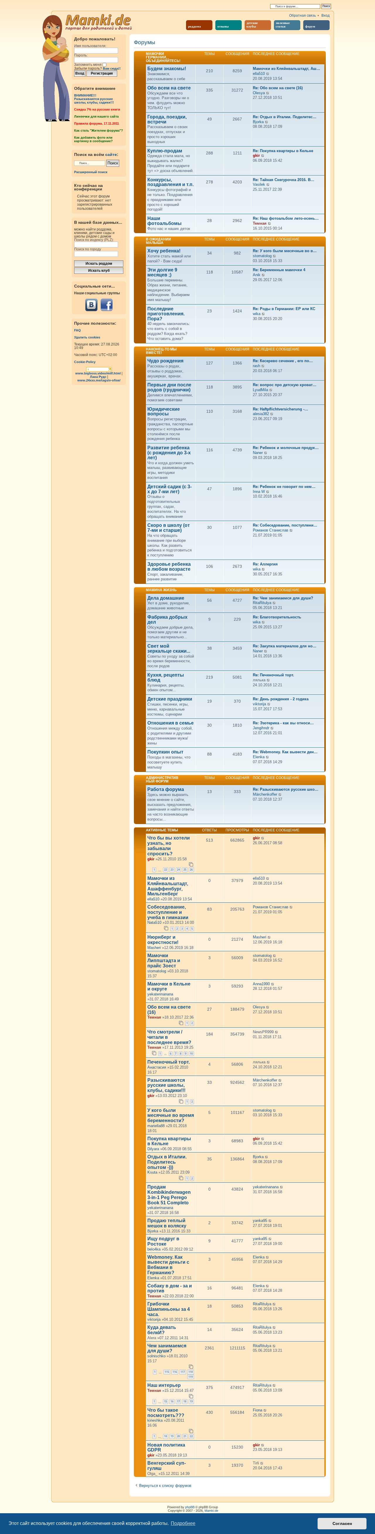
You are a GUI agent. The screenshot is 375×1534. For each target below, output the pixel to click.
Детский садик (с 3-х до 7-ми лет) (169, 489)
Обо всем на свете (169, 88)
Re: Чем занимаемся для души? (283, 598)
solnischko (156, 1356)
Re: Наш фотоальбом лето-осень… (286, 218)
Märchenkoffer (265, 794)
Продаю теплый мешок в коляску (166, 1223)
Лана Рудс (98, 377)
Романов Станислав (270, 530)
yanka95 (260, 1220)
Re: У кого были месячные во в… (285, 251)
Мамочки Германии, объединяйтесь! (163, 57)
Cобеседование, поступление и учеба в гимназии (167, 912)
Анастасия (156, 1067)
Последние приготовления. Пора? (166, 314)
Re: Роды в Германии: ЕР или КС (284, 309)
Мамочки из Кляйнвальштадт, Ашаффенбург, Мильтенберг (167, 886)
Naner (258, 452)
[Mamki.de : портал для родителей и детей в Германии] (98, 21)
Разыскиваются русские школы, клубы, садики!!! (166, 1085)
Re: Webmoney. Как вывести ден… (285, 752)
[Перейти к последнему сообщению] (263, 838)
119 (190, 1377)
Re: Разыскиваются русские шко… (285, 789)
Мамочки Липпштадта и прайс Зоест (163, 961)
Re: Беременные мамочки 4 (279, 270)
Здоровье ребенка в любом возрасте (169, 567)
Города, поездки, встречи (167, 119)
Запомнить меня (88, 65)
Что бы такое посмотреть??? (165, 1413)
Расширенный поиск (91, 172)
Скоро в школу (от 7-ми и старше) (168, 528)
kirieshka (155, 1420)
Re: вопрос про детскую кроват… (284, 385)
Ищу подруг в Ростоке (163, 1241)
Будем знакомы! (166, 68)
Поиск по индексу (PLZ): (94, 240)
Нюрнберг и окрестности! (162, 940)
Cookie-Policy (85, 362)
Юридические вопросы (163, 412)
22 (165, 869)
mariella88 (156, 1126)
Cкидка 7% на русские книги (97, 109)
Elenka (259, 757)
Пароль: (81, 55)
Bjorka (258, 122)
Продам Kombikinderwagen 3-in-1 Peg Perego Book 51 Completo (169, 1194)
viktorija (259, 704)
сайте (111, 154)
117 (182, 1372)
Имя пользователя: (90, 46)
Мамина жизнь (161, 590)
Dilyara (153, 1149)
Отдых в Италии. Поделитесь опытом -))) (167, 1162)
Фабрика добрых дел (167, 620)
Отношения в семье (170, 723)
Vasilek (259, 184)
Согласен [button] (342, 1523)
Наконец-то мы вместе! (161, 351)
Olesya (259, 93)
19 (191, 1401)
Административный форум (162, 779)
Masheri (154, 947)
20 (178, 1436)
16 (172, 1401)
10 (191, 1053)
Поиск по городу (87, 249)
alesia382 (261, 414)
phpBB (190, 1507)
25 (184, 869)
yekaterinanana (160, 994)
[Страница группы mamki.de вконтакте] (91, 305)
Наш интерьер (164, 1385)
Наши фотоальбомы (164, 221)
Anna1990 (261, 984)
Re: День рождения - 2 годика (280, 699)
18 (184, 1401)
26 (191, 869)
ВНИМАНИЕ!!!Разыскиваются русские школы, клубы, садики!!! (94, 99)
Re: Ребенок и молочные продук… (286, 448)
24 (178, 869)
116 (175, 1372)
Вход (325, 15)
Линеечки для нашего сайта (96, 116)
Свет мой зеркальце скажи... (168, 649)
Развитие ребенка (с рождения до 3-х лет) (169, 453)
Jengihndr (261, 728)
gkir (256, 155)
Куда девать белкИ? (161, 1330)
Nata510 (154, 922)
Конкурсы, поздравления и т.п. (170, 182)
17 (178, 1401)
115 (167, 1372)
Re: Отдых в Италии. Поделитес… (284, 117)
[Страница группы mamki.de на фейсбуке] (106, 305)
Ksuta (152, 1172)
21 (184, 1436)
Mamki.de (211, 1510)
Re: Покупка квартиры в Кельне (283, 151)
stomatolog (262, 256)
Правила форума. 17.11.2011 (96, 123)
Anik (256, 275)
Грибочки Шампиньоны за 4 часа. (168, 1309)
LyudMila (260, 390)
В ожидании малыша (158, 241)
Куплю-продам (164, 151)
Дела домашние (165, 598)
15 (165, 1401)
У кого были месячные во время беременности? (170, 1115)
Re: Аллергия (265, 564)
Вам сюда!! (112, 68)
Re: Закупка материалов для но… (284, 646)
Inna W (259, 491)
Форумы (144, 42)
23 (172, 869)
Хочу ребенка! (163, 251)
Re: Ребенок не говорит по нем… (284, 486)
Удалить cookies (87, 337)
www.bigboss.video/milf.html (98, 373)
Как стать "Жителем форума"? (98, 130)
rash (256, 366)
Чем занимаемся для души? (166, 1348)
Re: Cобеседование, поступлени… (285, 525)
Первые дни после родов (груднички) (169, 387)
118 (190, 1372)
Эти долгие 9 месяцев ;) (162, 272)
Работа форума (165, 789)
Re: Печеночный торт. (273, 675)
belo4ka (154, 1249)
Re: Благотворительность (277, 617)
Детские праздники (169, 699)
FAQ (77, 330)
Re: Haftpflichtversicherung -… (280, 409)
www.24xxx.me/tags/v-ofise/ (98, 380)
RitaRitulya (262, 603)
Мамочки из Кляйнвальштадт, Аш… (286, 68)
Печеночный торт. (168, 1062)
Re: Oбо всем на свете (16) (278, 88)
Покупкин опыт (165, 752)
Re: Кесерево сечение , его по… (283, 361)
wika (256, 314)
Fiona (257, 1410)
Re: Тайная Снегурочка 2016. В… (283, 180)
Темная (260, 223)
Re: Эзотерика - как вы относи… (283, 723)
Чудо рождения (165, 361)
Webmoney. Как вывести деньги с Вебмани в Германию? (168, 1265)
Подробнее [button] (183, 1523)
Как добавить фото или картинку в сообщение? (93, 139)
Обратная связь (302, 15)
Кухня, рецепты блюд (165, 677)
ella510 (259, 73)
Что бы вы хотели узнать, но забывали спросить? (168, 845)
